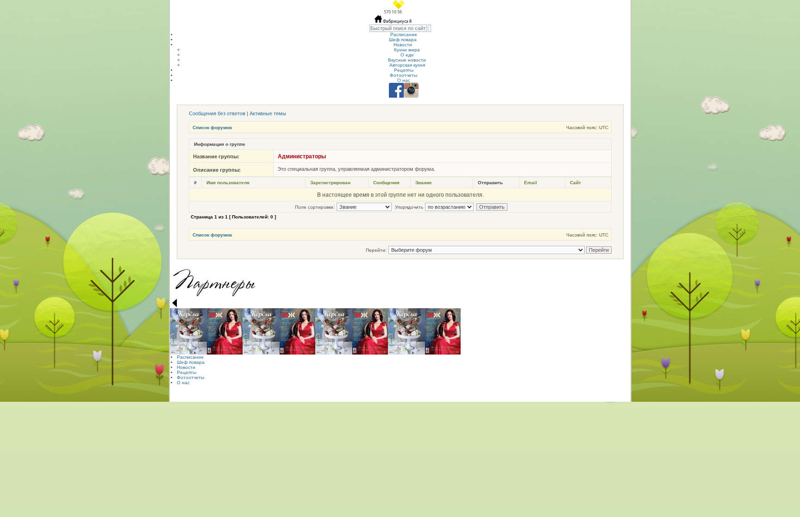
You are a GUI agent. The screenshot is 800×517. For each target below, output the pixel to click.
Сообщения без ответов (217, 113)
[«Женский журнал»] (225, 331)
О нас (403, 80)
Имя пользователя (228, 182)
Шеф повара (403, 39)
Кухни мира (407, 49)
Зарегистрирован (330, 182)
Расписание (403, 34)
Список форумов (212, 127)
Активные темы (268, 113)
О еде (407, 54)
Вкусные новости (407, 59)
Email (530, 182)
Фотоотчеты (403, 75)
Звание (423, 182)
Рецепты (403, 70)
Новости (403, 44)
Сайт (575, 182)
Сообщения (386, 182)
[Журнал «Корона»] (188, 331)
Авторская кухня (407, 65)
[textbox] (398, 28)
